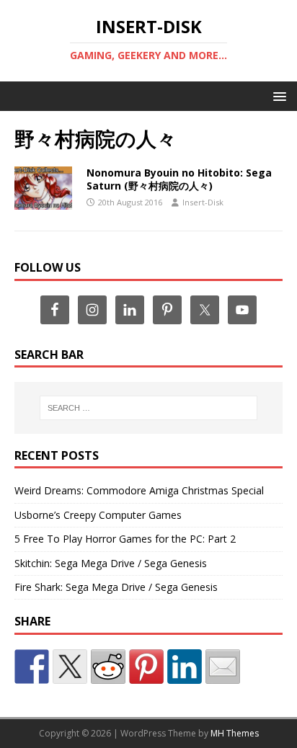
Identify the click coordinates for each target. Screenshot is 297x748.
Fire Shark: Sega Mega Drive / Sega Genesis (116, 587)
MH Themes (234, 733)
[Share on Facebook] (31, 666)
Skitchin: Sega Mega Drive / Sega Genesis (110, 563)
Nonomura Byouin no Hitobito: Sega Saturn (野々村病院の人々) (179, 179)
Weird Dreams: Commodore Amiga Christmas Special (139, 490)
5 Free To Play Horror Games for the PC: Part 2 (125, 539)
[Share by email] (222, 666)
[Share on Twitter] (70, 666)
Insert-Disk (202, 202)
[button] (277, 95)
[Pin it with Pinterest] (146, 666)
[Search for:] (149, 408)
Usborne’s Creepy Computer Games (98, 515)
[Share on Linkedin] (184, 666)
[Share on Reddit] (108, 666)
